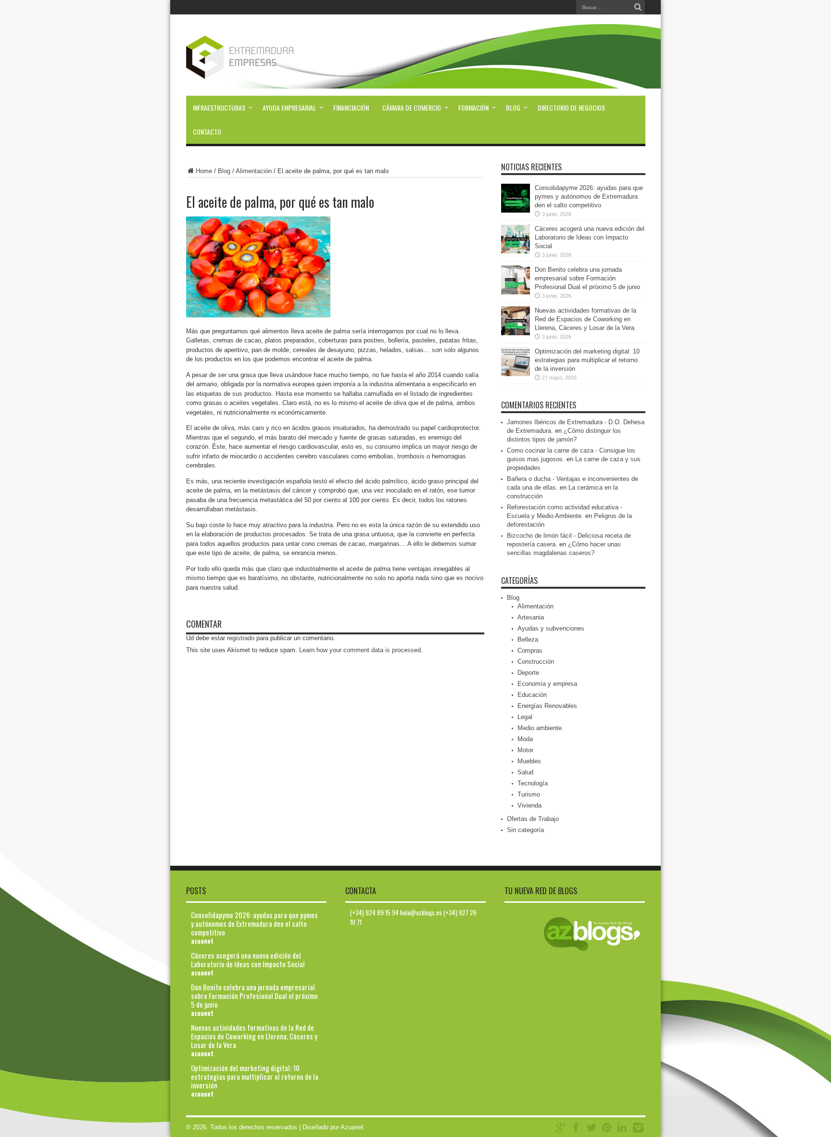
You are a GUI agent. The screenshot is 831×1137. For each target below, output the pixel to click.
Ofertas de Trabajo (533, 818)
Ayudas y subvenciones (550, 628)
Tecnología (532, 783)
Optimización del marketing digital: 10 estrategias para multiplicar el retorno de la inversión (587, 360)
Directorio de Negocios (571, 107)
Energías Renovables (547, 705)
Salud (525, 772)
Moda (525, 739)
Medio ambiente (539, 728)
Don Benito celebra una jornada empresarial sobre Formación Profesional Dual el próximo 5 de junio (587, 278)
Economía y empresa (547, 683)
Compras (529, 650)
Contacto (207, 131)
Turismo (528, 794)
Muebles (529, 761)
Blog (513, 107)
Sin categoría (525, 830)
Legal (524, 716)
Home (204, 171)
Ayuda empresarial (289, 107)
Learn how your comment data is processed (360, 650)
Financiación (351, 107)
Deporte (528, 672)
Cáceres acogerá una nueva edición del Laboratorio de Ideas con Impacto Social (589, 237)
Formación (473, 107)
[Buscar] (638, 7)
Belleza (527, 639)
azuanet (202, 941)
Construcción (535, 661)
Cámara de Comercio (411, 107)
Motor (525, 750)
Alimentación (254, 171)
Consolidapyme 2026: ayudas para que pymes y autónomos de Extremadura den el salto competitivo (589, 196)
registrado (240, 638)
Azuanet (352, 1127)
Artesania (530, 617)
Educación (532, 694)
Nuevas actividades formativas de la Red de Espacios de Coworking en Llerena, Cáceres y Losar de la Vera (585, 319)
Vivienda (529, 805)
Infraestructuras (219, 107)
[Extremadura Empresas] (266, 71)
